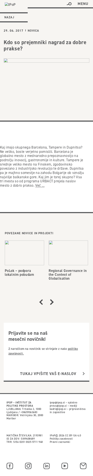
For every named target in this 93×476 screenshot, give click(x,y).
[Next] (52, 302)
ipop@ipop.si (57, 402)
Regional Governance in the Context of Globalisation (68, 274)
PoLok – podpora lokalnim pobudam (19, 272)
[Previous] (41, 302)
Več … (40, 185)
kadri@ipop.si (58, 409)
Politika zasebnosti (61, 438)
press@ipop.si (58, 405)
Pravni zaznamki (60, 441)
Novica (33, 31)
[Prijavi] (84, 373)
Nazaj (9, 17)
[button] (69, 3)
